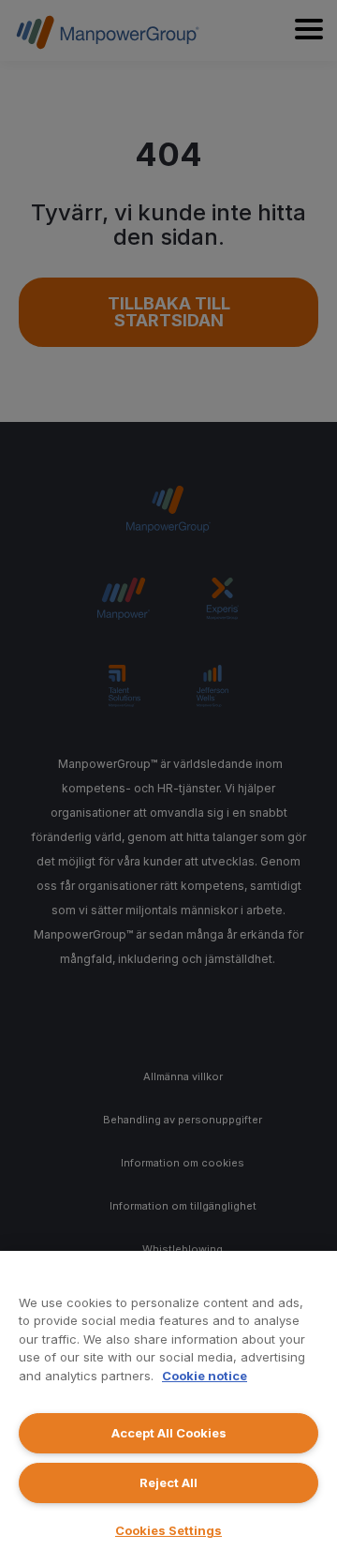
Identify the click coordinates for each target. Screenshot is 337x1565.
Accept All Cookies (169, 1432)
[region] (168, 1408)
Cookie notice (204, 1375)
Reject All (168, 1482)
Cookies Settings (168, 1530)
